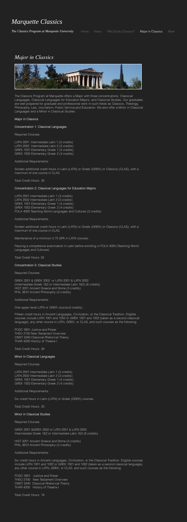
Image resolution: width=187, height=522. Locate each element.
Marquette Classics (37, 21)
